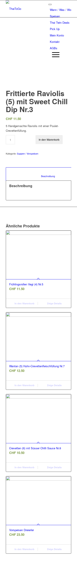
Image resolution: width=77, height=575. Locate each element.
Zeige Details (54, 303)
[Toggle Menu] (50, 4)
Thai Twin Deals (60, 22)
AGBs (53, 48)
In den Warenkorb (49, 139)
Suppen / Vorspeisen (27, 153)
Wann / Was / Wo (60, 10)
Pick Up (55, 29)
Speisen (55, 16)
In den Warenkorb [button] (24, 303)
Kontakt (54, 42)
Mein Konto (57, 35)
